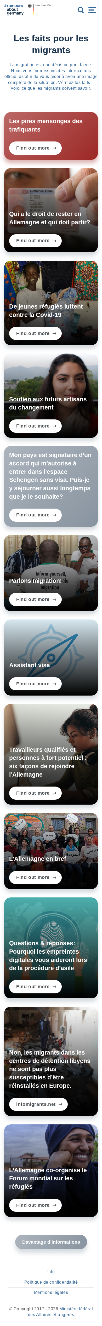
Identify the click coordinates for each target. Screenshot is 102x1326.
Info (51, 1272)
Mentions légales (51, 1292)
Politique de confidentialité (51, 1282)
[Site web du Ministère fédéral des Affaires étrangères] (39, 10)
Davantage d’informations (51, 1242)
